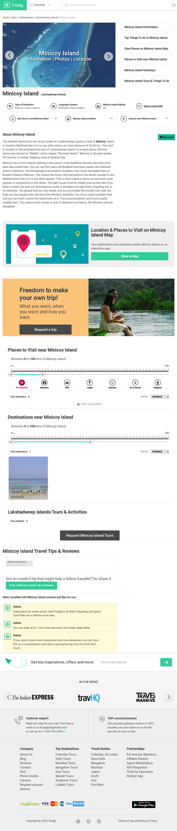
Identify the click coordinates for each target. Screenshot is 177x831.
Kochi (95, 776)
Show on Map (129, 256)
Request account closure (31, 787)
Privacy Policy (148, 821)
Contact (25, 767)
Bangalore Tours (66, 767)
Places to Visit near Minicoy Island (145, 59)
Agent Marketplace (140, 763)
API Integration (137, 767)
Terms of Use (126, 821)
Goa (94, 780)
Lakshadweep (25, 17)
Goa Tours (62, 771)
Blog (23, 759)
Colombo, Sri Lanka (104, 754)
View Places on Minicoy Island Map (146, 48)
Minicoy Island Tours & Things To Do (146, 81)
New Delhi (98, 759)
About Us (26, 754)
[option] (59, 55)
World (6, 17)
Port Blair (97, 784)
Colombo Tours (65, 754)
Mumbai (97, 767)
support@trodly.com (55, 727)
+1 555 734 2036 (52, 731)
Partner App (135, 776)
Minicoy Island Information (141, 27)
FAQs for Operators (140, 771)
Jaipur (95, 771)
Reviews (25, 763)
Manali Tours (64, 776)
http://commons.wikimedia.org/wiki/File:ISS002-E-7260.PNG (47, 81)
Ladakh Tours (64, 784)
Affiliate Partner (137, 759)
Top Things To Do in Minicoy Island (145, 37)
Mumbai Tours (65, 763)
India (13, 17)
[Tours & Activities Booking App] (122, 804)
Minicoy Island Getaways (139, 70)
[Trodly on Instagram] (88, 821)
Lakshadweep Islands (46, 17)
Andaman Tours (66, 780)
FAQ (23, 771)
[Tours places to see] (13, 5)
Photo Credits (29, 776)
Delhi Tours (63, 759)
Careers (25, 780)
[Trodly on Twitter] (99, 821)
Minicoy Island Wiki (153, 106)
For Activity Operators (141, 754)
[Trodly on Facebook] (78, 821)
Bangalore (98, 763)
